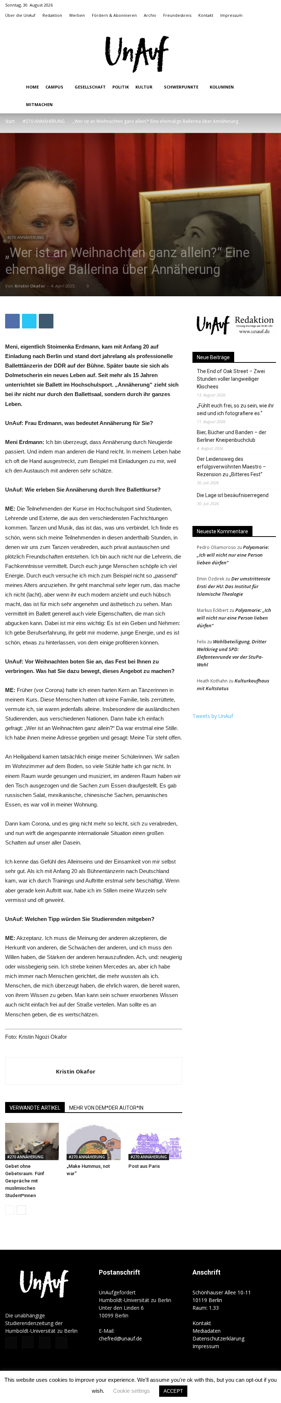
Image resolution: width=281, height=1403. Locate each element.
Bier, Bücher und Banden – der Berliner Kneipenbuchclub (231, 436)
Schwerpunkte (181, 87)
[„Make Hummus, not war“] (93, 1141)
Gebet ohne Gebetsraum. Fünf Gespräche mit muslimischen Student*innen (24, 1180)
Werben (77, 15)
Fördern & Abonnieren (114, 15)
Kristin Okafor (30, 286)
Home (32, 87)
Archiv (150, 15)
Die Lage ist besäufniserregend (233, 495)
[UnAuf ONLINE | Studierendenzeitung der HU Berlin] (140, 55)
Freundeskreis (177, 15)
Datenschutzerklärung (218, 1338)
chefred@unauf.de (120, 1338)
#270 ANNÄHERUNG (44, 121)
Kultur (144, 87)
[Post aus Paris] (155, 1141)
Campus (54, 87)
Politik (120, 87)
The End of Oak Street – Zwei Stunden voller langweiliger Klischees (231, 379)
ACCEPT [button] (173, 1391)
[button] (223, 25)
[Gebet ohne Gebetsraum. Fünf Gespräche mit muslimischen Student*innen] (32, 1141)
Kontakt (205, 15)
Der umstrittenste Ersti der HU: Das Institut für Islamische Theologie (233, 586)
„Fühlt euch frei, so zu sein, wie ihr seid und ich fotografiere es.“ (235, 409)
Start (10, 121)
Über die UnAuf (20, 15)
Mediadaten (206, 1330)
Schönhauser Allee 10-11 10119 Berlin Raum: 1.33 (221, 1300)
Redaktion (52, 15)
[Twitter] (258, 25)
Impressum (231, 15)
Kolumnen (222, 87)
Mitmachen (39, 104)
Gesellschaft (90, 87)
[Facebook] (234, 25)
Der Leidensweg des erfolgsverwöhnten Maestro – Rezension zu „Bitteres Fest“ (231, 466)
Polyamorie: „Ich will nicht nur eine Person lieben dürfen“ (233, 555)
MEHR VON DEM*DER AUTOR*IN (106, 1108)
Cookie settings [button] (131, 1391)
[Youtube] (270, 25)
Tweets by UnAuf (212, 715)
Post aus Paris (144, 1166)
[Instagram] (246, 25)
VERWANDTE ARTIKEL (35, 1108)
